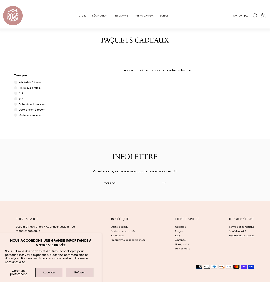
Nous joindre (182, 244)
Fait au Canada (144, 15)
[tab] (33, 101)
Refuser (79, 272)
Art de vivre (121, 15)
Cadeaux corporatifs (123, 231)
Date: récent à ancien (32, 104)
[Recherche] (255, 16)
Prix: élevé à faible (30, 88)
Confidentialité (237, 231)
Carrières (180, 226)
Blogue (179, 231)
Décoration (99, 15)
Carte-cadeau (119, 226)
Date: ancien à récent (32, 109)
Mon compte (240, 15)
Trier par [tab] (20, 75)
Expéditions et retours (241, 235)
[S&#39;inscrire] (163, 183)
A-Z (21, 93)
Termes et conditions (241, 226)
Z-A (21, 99)
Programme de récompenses (128, 240)
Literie (82, 15)
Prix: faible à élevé (30, 82)
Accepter (49, 272)
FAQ (177, 235)
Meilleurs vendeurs (30, 115)
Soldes (164, 15)
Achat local (117, 235)
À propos (180, 240)
